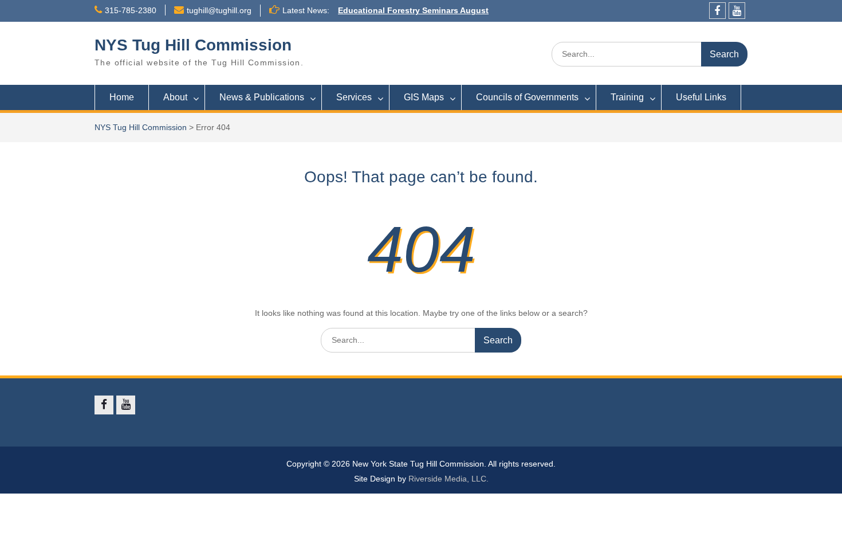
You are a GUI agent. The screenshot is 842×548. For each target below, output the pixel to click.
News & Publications (261, 97)
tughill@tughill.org (219, 10)
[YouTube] (737, 10)
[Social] (717, 10)
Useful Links (701, 97)
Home (121, 97)
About (175, 97)
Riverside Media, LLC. (448, 478)
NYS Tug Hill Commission (193, 45)
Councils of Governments (527, 97)
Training (627, 97)
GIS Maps (424, 97)
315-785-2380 (130, 10)
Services (354, 97)
